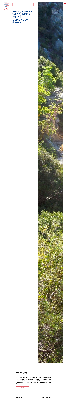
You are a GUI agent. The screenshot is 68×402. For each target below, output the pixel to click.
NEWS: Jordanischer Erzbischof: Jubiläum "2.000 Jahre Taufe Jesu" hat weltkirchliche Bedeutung (22, 4)
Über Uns (22, 387)
